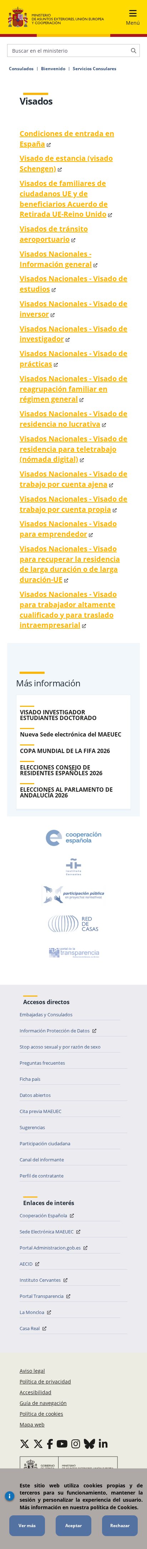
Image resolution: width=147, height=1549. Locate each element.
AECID (27, 1264)
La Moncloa (32, 1312)
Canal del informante (42, 1159)
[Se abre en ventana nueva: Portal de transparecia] (73, 952)
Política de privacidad (45, 1381)
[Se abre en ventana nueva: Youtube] (62, 1443)
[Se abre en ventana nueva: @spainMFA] (38, 1443)
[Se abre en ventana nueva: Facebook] (50, 1443)
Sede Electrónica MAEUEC (47, 1231)
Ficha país (30, 1079)
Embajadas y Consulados (46, 1014)
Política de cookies (41, 1413)
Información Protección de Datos (55, 1030)
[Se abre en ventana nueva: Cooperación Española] (73, 838)
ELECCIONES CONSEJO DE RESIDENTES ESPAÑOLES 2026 (61, 770)
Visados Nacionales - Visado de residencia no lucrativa (73, 419)
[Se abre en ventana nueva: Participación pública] (73, 895)
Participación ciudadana (45, 1143)
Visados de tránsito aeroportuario (54, 234)
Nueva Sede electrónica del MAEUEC (70, 734)
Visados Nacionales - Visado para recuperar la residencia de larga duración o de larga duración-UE (70, 564)
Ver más (27, 1525)
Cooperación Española (44, 1215)
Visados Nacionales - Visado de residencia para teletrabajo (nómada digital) (73, 449)
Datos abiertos (35, 1095)
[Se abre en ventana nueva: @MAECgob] (25, 1443)
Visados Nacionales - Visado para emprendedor (68, 529)
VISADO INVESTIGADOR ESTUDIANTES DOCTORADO (58, 715)
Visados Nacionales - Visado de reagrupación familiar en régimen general (73, 389)
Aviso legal (32, 1370)
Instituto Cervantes (41, 1280)
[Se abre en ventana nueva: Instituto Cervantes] (73, 866)
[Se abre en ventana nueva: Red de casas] (73, 924)
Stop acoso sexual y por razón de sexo (60, 1047)
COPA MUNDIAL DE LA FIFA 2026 (65, 751)
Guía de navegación (43, 1403)
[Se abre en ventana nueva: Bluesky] (89, 1443)
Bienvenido (53, 69)
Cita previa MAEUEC (40, 1111)
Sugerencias (32, 1127)
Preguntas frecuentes (42, 1063)
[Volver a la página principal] (56, 17)
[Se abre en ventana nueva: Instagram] (75, 1443)
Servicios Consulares (94, 69)
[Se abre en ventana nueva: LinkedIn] (103, 1443)
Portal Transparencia (42, 1296)
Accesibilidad (35, 1392)
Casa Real (30, 1328)
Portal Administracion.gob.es (51, 1248)
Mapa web (32, 1424)
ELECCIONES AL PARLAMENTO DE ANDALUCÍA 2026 (66, 792)
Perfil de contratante (42, 1175)
